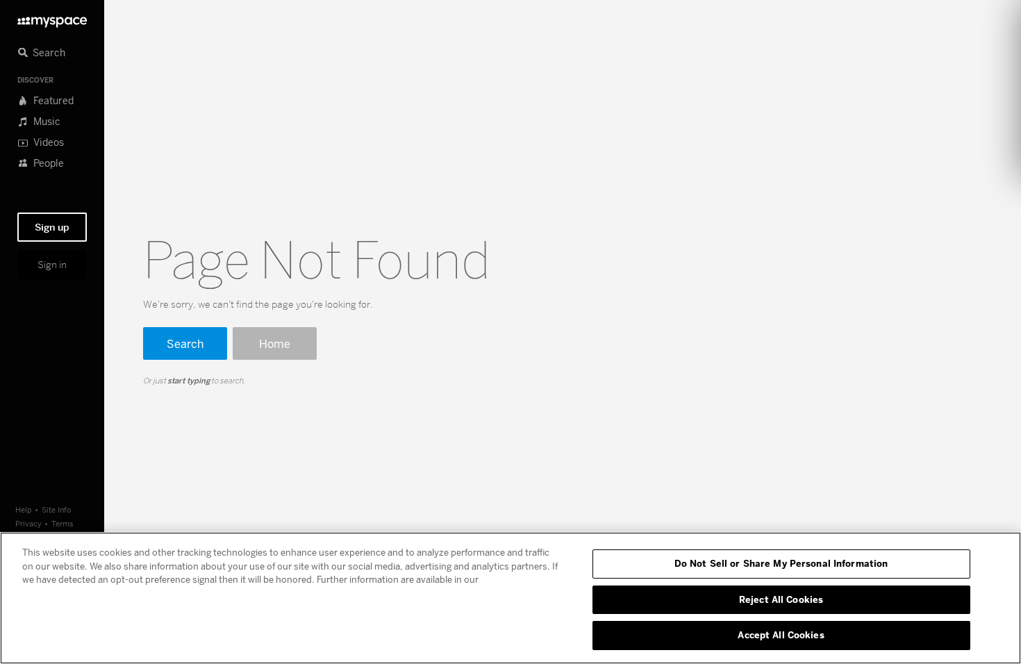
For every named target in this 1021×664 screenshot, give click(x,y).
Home (274, 343)
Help (23, 509)
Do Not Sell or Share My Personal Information (781, 563)
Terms (62, 523)
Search (185, 343)
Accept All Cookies (781, 635)
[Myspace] (52, 18)
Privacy (28, 523)
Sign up (52, 227)
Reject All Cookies (781, 599)
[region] (510, 598)
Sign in (52, 264)
